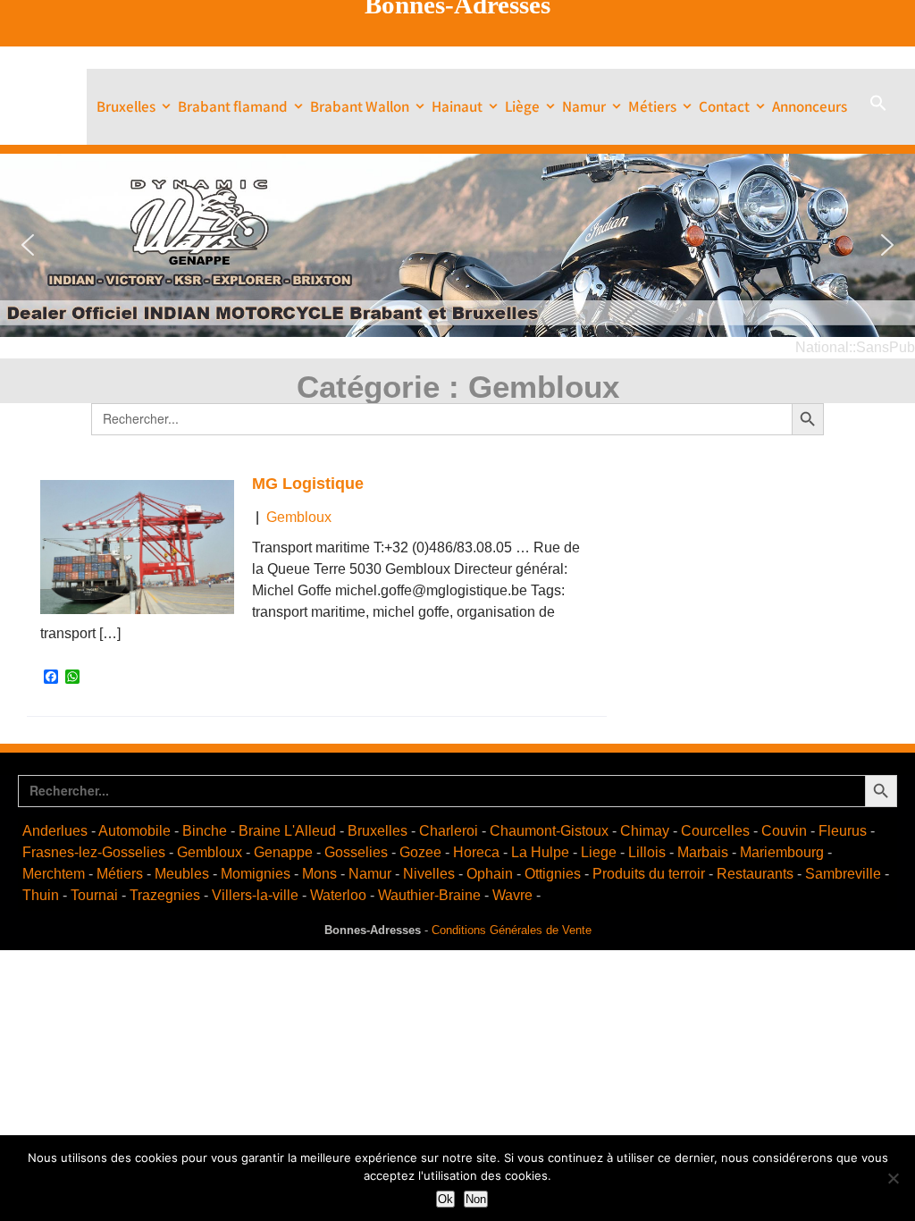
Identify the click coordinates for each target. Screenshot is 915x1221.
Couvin (784, 830)
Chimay (644, 830)
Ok (445, 1199)
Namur (584, 106)
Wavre (512, 895)
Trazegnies (165, 895)
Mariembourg (782, 852)
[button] (878, 107)
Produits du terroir (648, 873)
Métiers (652, 106)
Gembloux (299, 517)
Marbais (702, 852)
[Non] (893, 1178)
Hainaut (457, 106)
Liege (599, 852)
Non (476, 1199)
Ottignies (553, 873)
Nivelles (429, 873)
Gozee (420, 852)
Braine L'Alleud (287, 830)
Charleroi (448, 830)
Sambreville (843, 873)
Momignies (255, 873)
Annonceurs (809, 106)
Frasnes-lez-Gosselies (93, 852)
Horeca (476, 852)
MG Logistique (308, 484)
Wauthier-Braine (429, 895)
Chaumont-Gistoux (549, 830)
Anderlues (55, 830)
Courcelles (715, 830)
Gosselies (356, 852)
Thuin (40, 895)
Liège (522, 106)
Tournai (94, 895)
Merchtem (53, 873)
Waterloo (338, 895)
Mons (319, 873)
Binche (204, 830)
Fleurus (842, 830)
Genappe (283, 852)
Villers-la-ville (255, 895)
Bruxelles (126, 106)
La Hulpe (540, 852)
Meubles (182, 873)
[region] (457, 245)
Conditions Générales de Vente (512, 930)
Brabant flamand (233, 106)
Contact (724, 106)
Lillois (647, 852)
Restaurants (755, 873)
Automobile (134, 830)
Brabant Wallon (359, 106)
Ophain (489, 873)
